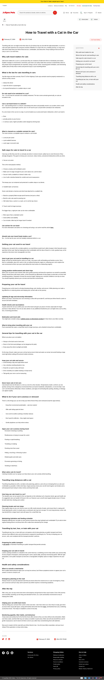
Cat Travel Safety (95, 39)
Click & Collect (85, 19)
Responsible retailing (58, 657)
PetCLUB (55, 666)
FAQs (80, 657)
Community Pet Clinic (87, 5)
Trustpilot (5, 5)
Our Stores (30, 657)
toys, (44, 606)
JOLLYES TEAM (27, 39)
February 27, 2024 (9, 39)
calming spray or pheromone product (32, 319)
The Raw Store (96, 5)
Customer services (83, 662)
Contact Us (81, 666)
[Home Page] (9, 13)
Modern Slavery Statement (86, 668)
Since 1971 (82, 659)
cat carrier (6, 544)
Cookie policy (56, 664)
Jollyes (14, 678)
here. (52, 227)
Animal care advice (84, 664)
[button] (87, 13)
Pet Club (79, 5)
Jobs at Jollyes (82, 655)
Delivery (96, 19)
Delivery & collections (58, 655)
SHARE (4, 636)
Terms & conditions (58, 662)
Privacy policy (56, 668)
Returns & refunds (58, 659)
